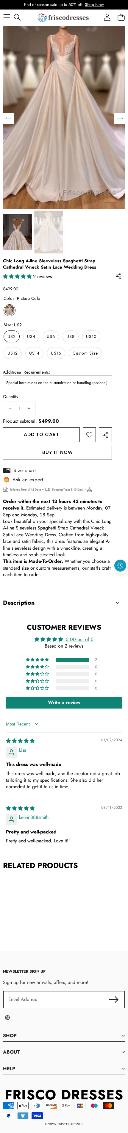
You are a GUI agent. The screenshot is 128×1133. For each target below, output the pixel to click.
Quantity (10, 396)
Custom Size (85, 353)
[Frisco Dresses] (64, 17)
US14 (34, 353)
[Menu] (6, 17)
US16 (56, 353)
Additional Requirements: (26, 372)
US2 (11, 336)
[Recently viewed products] (120, 565)
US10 (91, 336)
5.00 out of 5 (79, 639)
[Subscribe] (113, 999)
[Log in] (107, 17)
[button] (121, 579)
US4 (31, 336)
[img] (20, 740)
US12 (12, 353)
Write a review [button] (64, 702)
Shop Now (94, 4)
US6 (51, 336)
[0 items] (121, 17)
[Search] (17, 17)
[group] (17, 232)
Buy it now (57, 452)
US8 (70, 336)
